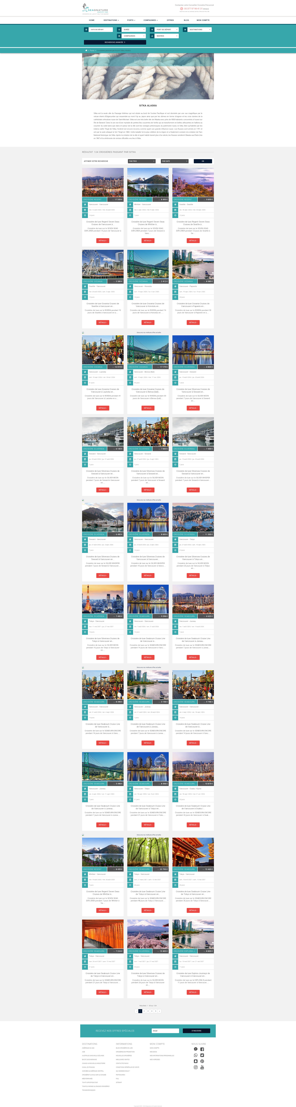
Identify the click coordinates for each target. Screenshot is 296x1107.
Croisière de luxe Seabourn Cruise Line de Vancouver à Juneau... (193, 639)
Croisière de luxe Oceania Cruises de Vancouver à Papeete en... (193, 304)
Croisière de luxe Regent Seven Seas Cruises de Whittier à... (148, 223)
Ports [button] (130, 20)
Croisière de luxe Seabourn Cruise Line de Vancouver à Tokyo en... (148, 807)
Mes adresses (155, 1059)
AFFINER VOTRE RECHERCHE (96, 161)
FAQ (117, 1078)
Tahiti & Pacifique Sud (90, 1082)
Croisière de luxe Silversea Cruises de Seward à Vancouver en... (103, 472)
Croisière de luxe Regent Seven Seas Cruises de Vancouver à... (102, 223)
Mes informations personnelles (162, 1055)
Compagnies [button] (150, 20)
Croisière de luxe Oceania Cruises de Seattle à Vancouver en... (103, 304)
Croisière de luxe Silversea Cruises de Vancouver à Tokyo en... (193, 557)
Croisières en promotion (125, 1052)
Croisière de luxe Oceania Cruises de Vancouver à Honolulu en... (148, 304)
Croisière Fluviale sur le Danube (94, 1075)
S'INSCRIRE (196, 1031)
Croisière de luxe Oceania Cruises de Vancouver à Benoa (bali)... (148, 390)
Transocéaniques (88, 1090)
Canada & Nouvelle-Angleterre (93, 1063)
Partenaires (120, 1075)
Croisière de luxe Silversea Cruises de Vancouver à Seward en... (193, 390)
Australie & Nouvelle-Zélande (93, 1055)
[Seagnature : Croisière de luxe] (114, 8)
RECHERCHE (114, 42)
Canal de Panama (88, 1067)
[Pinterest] (202, 1061)
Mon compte (154, 1048)
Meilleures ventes (123, 1059)
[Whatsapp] (196, 1055)
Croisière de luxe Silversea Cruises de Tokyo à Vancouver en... (103, 639)
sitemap (119, 1082)
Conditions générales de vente (127, 1067)
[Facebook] (202, 1049)
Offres (170, 20)
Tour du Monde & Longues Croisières (95, 1086)
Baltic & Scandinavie (89, 1059)
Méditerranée (87, 1078)
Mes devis (153, 1052)
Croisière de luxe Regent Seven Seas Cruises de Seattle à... (193, 223)
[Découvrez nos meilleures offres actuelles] (148, 333)
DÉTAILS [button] (102, 241)
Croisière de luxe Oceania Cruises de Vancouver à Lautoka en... (103, 390)
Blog (186, 20)
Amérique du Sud (88, 1048)
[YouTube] (202, 1067)
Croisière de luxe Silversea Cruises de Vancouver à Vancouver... (148, 557)
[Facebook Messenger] (196, 1049)
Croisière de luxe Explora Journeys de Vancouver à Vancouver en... (193, 974)
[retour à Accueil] (86, 50)
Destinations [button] (111, 20)
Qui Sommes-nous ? (123, 1071)
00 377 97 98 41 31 (193, 8)
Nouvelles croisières (124, 1055)
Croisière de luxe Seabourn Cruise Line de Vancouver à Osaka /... (193, 807)
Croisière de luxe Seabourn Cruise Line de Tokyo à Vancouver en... (148, 892)
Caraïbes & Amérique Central (93, 1071)
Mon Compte (203, 20)
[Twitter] (202, 1055)
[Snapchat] (196, 1061)
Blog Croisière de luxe (124, 1048)
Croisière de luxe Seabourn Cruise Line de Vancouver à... (148, 639)
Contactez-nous (122, 1063)
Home (91, 20)
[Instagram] (196, 1067)
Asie (83, 1052)
